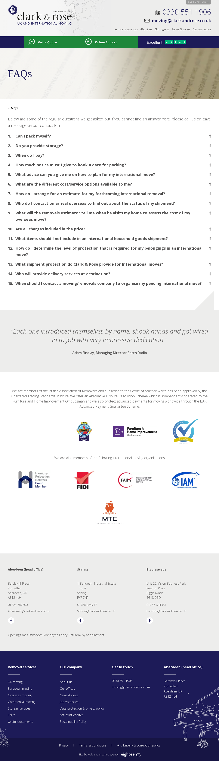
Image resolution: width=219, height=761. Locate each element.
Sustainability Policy (73, 722)
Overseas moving (19, 695)
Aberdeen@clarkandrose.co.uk (29, 611)
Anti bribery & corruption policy (138, 745)
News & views (181, 29)
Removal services (126, 29)
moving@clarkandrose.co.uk (181, 20)
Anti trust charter (71, 715)
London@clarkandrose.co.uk (166, 611)
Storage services (19, 708)
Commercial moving (21, 702)
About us (146, 29)
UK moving (15, 682)
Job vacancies (202, 29)
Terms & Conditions (93, 745)
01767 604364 (156, 605)
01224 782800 (18, 605)
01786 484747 (87, 605)
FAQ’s (11, 715)
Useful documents (20, 722)
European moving (20, 688)
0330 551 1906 (187, 12)
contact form (51, 125)
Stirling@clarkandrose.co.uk (96, 611)
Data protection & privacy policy (82, 708)
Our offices (162, 29)
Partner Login (198, 2)
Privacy (63, 745)
